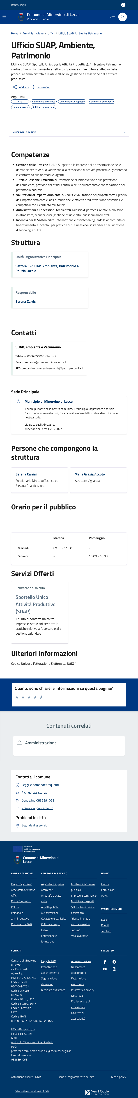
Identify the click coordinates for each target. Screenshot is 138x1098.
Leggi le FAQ (48, 961)
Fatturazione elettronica (78, 981)
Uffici (14, 895)
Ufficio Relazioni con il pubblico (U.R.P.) (23, 1031)
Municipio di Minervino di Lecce (49, 401)
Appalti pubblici (50, 907)
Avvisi (104, 895)
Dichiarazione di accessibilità (80, 1004)
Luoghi (105, 919)
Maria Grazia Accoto (90, 474)
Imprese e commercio (83, 895)
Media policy (118, 1077)
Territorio (106, 931)
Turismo (75, 930)
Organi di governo (21, 884)
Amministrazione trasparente (81, 964)
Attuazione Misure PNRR (26, 1077)
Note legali (77, 995)
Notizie (105, 884)
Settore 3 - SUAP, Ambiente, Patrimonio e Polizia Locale (47, 268)
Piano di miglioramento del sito (76, 1077)
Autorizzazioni (49, 913)
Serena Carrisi (25, 301)
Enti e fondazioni (21, 901)
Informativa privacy (82, 990)
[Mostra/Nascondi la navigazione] (4, 16)
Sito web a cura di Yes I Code (32, 1091)
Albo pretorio (78, 972)
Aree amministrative (23, 890)
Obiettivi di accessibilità (78, 1016)
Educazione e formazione (49, 939)
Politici (15, 907)
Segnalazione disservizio (49, 981)
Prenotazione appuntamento (50, 970)
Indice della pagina (24, 132)
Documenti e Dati (21, 924)
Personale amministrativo (20, 916)
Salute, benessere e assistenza (83, 910)
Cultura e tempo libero (50, 927)
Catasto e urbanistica (53, 918)
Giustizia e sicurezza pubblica (83, 887)
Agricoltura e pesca (52, 884)
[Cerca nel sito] (122, 17)
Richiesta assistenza (53, 990)
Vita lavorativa (79, 936)
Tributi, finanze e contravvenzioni (80, 921)
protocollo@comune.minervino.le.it (32, 1042)
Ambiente (47, 890)
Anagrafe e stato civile (51, 898)
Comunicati (107, 890)
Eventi (105, 925)
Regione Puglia (18, 5)
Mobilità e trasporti (82, 901)
